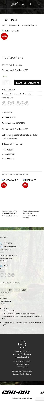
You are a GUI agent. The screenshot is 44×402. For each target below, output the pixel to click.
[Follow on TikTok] (9, 275)
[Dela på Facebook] (9, 103)
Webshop (14, 25)
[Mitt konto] (30, 3)
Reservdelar (29, 25)
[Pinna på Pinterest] (22, 103)
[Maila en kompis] (18, 103)
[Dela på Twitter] (13, 103)
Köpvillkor (3, 298)
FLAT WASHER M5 (9, 213)
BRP (11, 98)
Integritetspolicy (5, 301)
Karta (6, 266)
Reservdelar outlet (16, 94)
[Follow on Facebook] (1, 275)
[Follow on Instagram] (5, 275)
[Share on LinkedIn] (27, 103)
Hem (4, 25)
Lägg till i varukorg (27, 83)
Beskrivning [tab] (7, 112)
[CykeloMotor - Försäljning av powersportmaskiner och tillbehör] (14, 4)
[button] (5, 4)
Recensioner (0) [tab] (8, 117)
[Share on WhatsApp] (4, 103)
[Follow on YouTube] (13, 275)
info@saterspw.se (10, 247)
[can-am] (17, 392)
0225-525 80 (8, 243)
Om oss (2, 304)
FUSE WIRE (27, 213)
